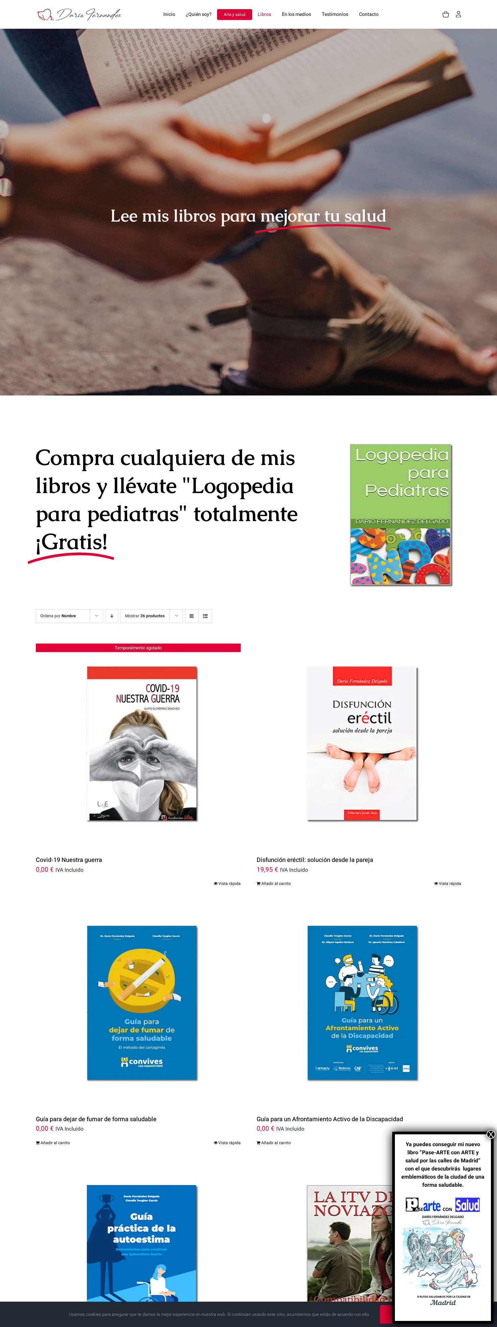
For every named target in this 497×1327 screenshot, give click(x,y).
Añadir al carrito (276, 883)
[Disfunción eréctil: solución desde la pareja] (359, 745)
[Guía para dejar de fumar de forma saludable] (138, 1004)
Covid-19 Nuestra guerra (69, 860)
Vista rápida (229, 883)
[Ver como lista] (205, 616)
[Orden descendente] (111, 616)
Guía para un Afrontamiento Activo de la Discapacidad (330, 1119)
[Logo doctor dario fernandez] (81, 11)
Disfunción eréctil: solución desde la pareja (315, 860)
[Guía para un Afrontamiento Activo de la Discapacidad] (359, 1004)
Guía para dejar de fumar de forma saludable (96, 1119)
